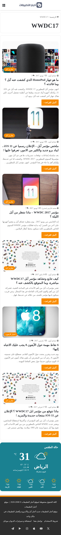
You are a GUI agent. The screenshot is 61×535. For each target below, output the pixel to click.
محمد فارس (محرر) (49, 208)
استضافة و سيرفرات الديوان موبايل (17, 521)
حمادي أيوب (52, 76)
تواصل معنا (37, 521)
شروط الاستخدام (51, 521)
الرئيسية (53, 17)
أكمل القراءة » (50, 102)
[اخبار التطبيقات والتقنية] (30, 5)
